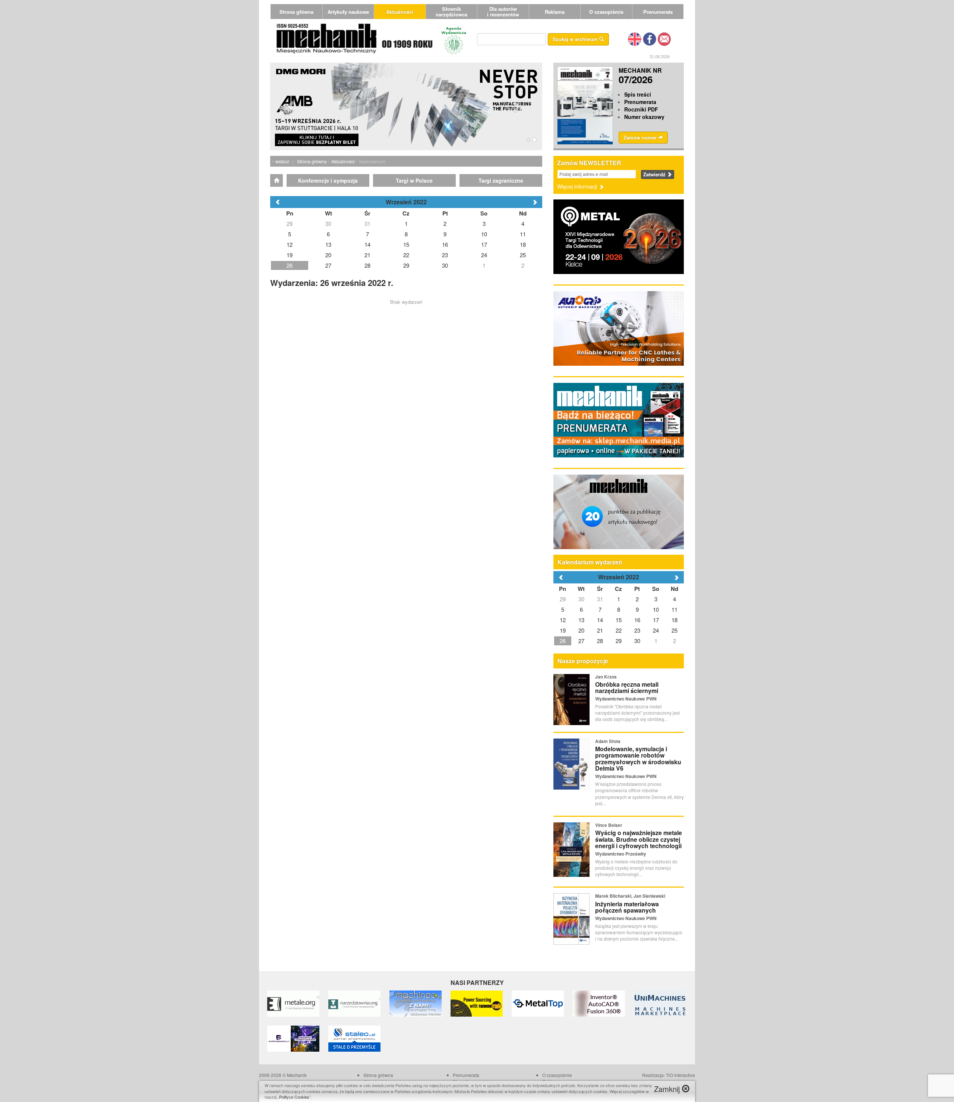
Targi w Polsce (414, 180)
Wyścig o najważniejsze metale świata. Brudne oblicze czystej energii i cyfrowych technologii (638, 839)
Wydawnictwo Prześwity (620, 853)
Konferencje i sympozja (328, 180)
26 (563, 641)
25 (674, 630)
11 (674, 609)
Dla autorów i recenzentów (503, 11)
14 (600, 620)
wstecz (282, 161)
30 (581, 599)
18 (674, 620)
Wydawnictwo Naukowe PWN (626, 698)
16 (637, 620)
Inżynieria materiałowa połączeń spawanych (627, 907)
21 (600, 630)
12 (563, 620)
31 (600, 599)
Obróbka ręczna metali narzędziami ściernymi (626, 687)
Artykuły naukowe (348, 11)
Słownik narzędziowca (451, 11)
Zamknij (668, 1088)
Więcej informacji (577, 186)
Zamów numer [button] (640, 137)
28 (600, 641)
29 (563, 599)
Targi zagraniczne (500, 180)
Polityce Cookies (294, 1097)
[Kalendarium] (276, 180)
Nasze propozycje (582, 661)
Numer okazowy (644, 116)
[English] (634, 38)
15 (619, 620)
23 (637, 630)
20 (581, 630)
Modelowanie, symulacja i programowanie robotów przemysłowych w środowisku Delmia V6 (638, 758)
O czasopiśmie (606, 11)
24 (656, 630)
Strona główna (296, 11)
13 (581, 620)
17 (656, 620)
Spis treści (637, 94)
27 (581, 641)
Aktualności (399, 11)
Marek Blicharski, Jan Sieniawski (630, 895)
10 (656, 609)
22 (619, 630)
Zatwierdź (655, 174)
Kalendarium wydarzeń (589, 562)
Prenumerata (658, 11)
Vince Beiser (608, 825)
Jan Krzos (606, 676)
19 (563, 630)
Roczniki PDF (641, 109)
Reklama (555, 11)
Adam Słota (607, 741)
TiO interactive (680, 1075)
